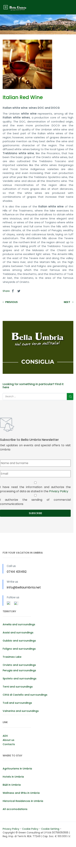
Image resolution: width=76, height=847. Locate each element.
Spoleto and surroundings (19, 678)
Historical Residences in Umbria (23, 801)
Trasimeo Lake (12, 657)
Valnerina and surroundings (21, 711)
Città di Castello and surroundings (25, 694)
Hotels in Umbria (13, 776)
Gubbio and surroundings (19, 640)
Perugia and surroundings (19, 670)
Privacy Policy (58, 491)
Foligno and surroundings (19, 648)
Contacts (9, 744)
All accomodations (15, 809)
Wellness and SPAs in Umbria (21, 793)
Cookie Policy (30, 829)
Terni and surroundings (18, 686)
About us (8, 740)
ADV (5, 736)
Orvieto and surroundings (19, 665)
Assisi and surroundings (18, 632)
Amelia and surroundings (19, 624)
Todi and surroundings (17, 703)
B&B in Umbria (12, 785)
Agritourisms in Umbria (17, 768)
